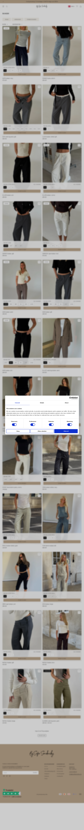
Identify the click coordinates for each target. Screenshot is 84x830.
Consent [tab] (17, 402)
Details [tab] (42, 402)
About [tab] (66, 402)
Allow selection (42, 431)
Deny (18, 431)
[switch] (32, 424)
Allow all (66, 431)
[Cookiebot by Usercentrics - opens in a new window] (70, 398)
